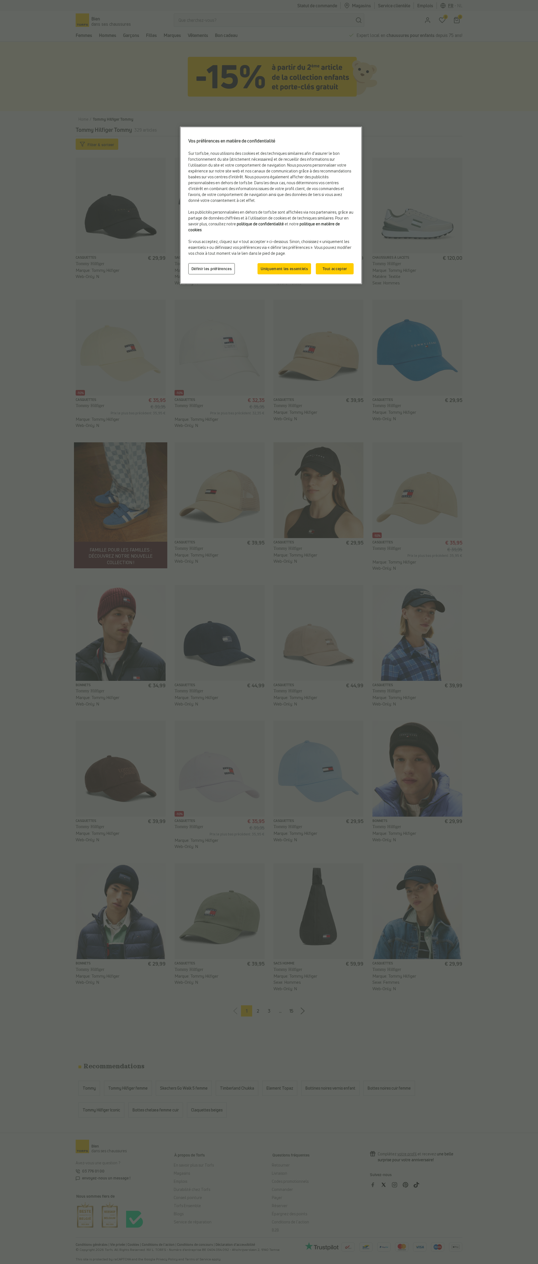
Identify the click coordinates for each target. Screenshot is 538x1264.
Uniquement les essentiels (284, 268)
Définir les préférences (211, 268)
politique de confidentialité (260, 223)
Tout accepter (335, 268)
